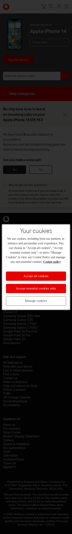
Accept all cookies (35, 276)
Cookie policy (52, 261)
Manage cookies (36, 300)
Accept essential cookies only (36, 288)
